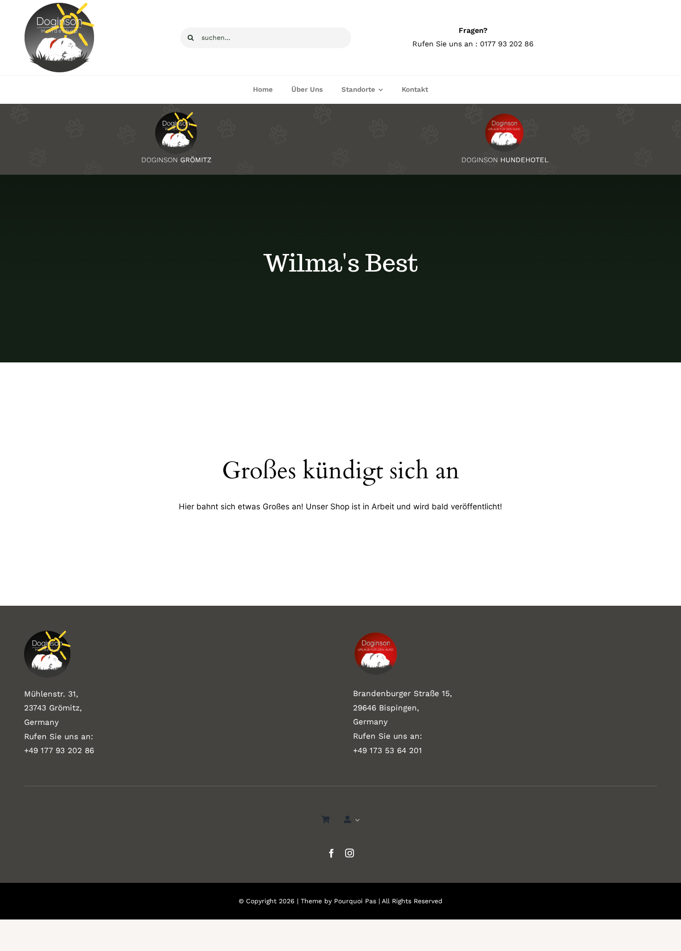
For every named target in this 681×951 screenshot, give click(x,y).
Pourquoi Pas (355, 901)
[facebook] (331, 853)
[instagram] (349, 853)
